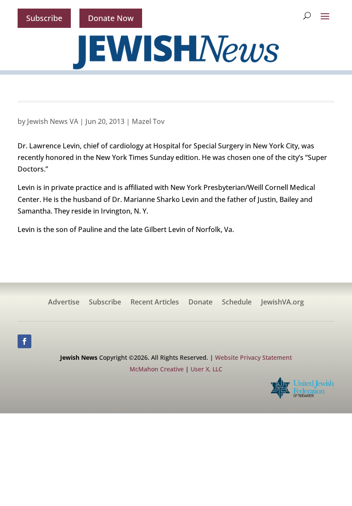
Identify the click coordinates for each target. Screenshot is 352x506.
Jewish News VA (52, 121)
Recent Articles (154, 303)
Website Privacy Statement (253, 357)
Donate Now (111, 18)
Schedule (237, 303)
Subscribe (44, 18)
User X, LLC (206, 369)
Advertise (63, 303)
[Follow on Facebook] (24, 341)
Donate (200, 303)
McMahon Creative (157, 369)
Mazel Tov (148, 121)
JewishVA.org (282, 303)
